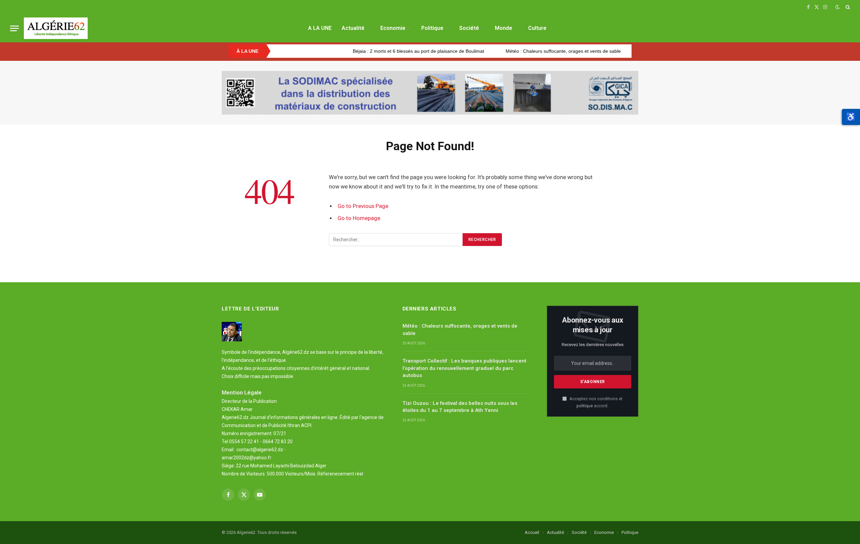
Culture (537, 28)
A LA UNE (320, 28)
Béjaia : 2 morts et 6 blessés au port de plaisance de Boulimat (396, 51)
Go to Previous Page (363, 206)
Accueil (532, 532)
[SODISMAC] (430, 93)
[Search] (847, 7)
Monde (503, 28)
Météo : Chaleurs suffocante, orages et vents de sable (541, 51)
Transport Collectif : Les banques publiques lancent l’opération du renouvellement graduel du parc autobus (464, 368)
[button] (851, 117)
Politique (432, 28)
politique (584, 405)
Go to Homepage (359, 218)
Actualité (353, 28)
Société (469, 28)
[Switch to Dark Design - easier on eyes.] (837, 7)
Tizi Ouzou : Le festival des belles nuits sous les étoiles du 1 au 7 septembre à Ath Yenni (459, 406)
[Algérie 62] (56, 28)
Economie (392, 28)
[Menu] (14, 28)
